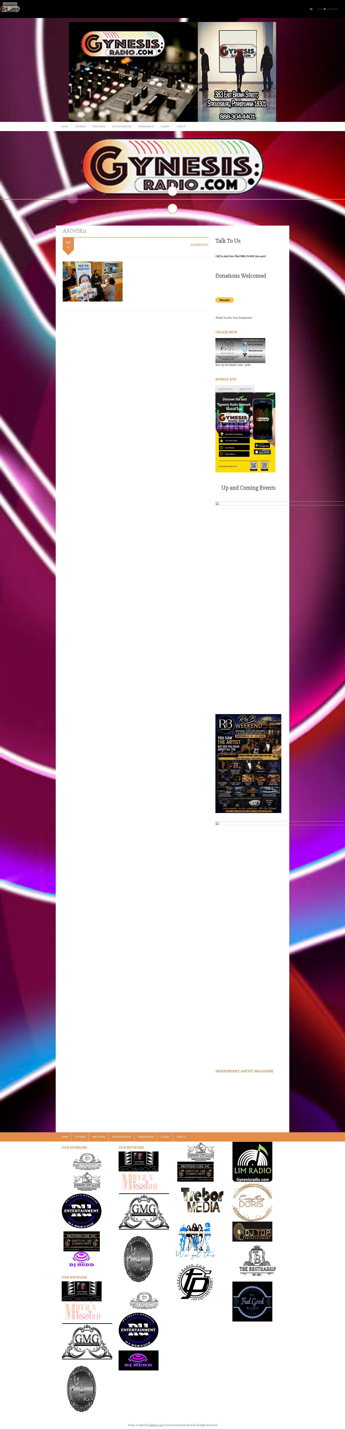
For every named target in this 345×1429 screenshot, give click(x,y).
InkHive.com (156, 1425)
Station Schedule (121, 126)
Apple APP (245, 389)
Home (65, 126)
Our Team (80, 126)
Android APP (225, 389)
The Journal (98, 126)
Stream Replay (146, 126)
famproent (199, 245)
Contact (180, 126)
